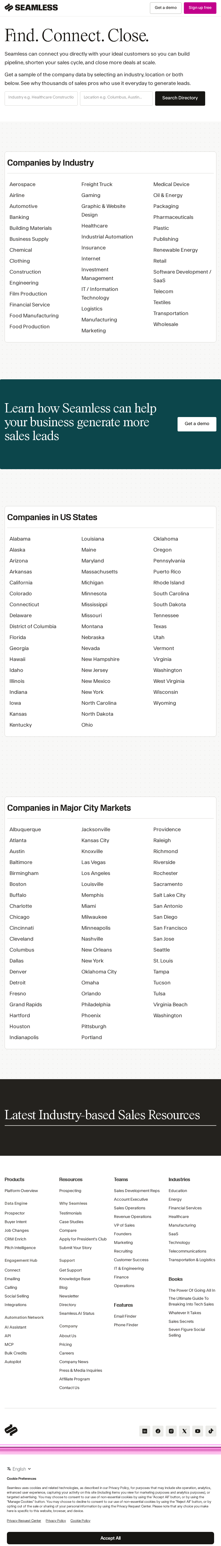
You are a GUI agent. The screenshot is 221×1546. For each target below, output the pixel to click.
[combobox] (41, 98)
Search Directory (180, 98)
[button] (41, 98)
